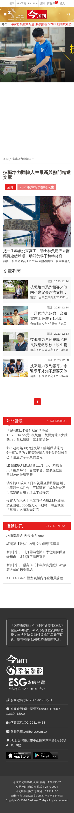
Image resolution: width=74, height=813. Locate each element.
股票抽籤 (41, 24)
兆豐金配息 (27, 24)
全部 (10, 187)
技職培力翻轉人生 (23, 159)
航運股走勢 (64, 24)
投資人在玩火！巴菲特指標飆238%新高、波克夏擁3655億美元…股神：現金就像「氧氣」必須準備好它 (36, 505)
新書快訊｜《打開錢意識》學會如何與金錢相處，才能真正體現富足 (36, 554)
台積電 (14, 24)
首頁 (6, 159)
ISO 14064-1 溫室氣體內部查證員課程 (34, 578)
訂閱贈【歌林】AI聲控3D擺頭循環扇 (32, 544)
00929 (52, 24)
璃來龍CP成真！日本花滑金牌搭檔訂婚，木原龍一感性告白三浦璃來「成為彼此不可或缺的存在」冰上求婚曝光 (36, 487)
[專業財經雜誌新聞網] (37, 14)
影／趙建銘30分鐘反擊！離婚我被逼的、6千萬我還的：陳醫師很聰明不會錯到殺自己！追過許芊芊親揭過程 (37, 452)
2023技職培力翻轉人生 (37, 187)
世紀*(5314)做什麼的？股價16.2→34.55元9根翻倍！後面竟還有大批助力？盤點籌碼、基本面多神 (37, 435)
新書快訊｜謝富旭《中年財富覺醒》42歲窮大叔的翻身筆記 (36, 567)
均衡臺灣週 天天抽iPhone (25, 536)
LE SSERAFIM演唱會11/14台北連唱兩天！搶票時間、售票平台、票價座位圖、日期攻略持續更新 (36, 470)
